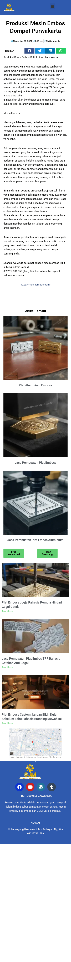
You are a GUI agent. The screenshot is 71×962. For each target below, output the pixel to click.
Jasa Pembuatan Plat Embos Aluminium (35, 540)
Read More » (7, 611)
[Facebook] (19, 787)
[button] (52, 6)
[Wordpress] (41, 787)
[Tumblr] (51, 787)
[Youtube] (30, 787)
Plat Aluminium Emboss (35, 385)
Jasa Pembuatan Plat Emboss (35, 462)
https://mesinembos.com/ (36, 284)
